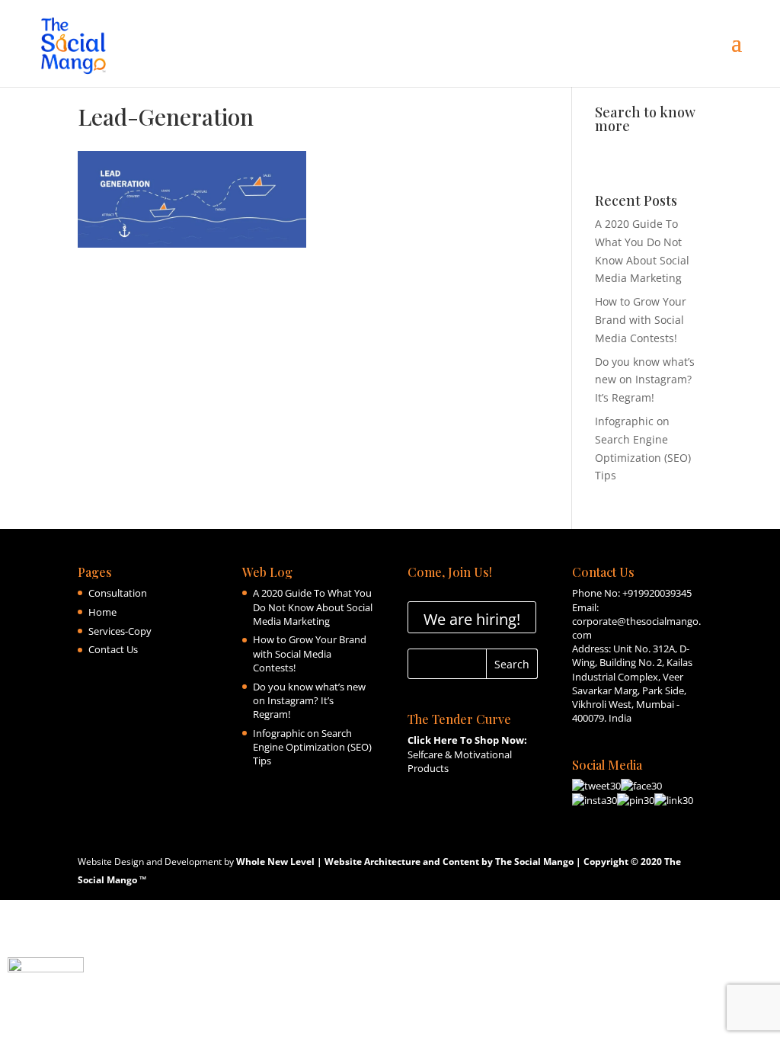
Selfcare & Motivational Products (467, 753)
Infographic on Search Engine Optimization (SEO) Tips (312, 746)
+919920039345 (657, 593)
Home (102, 612)
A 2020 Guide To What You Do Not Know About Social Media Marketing (312, 606)
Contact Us (113, 649)
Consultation (117, 593)
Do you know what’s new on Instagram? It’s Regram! (645, 379)
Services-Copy (120, 631)
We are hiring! (472, 619)
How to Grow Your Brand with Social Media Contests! (640, 319)
